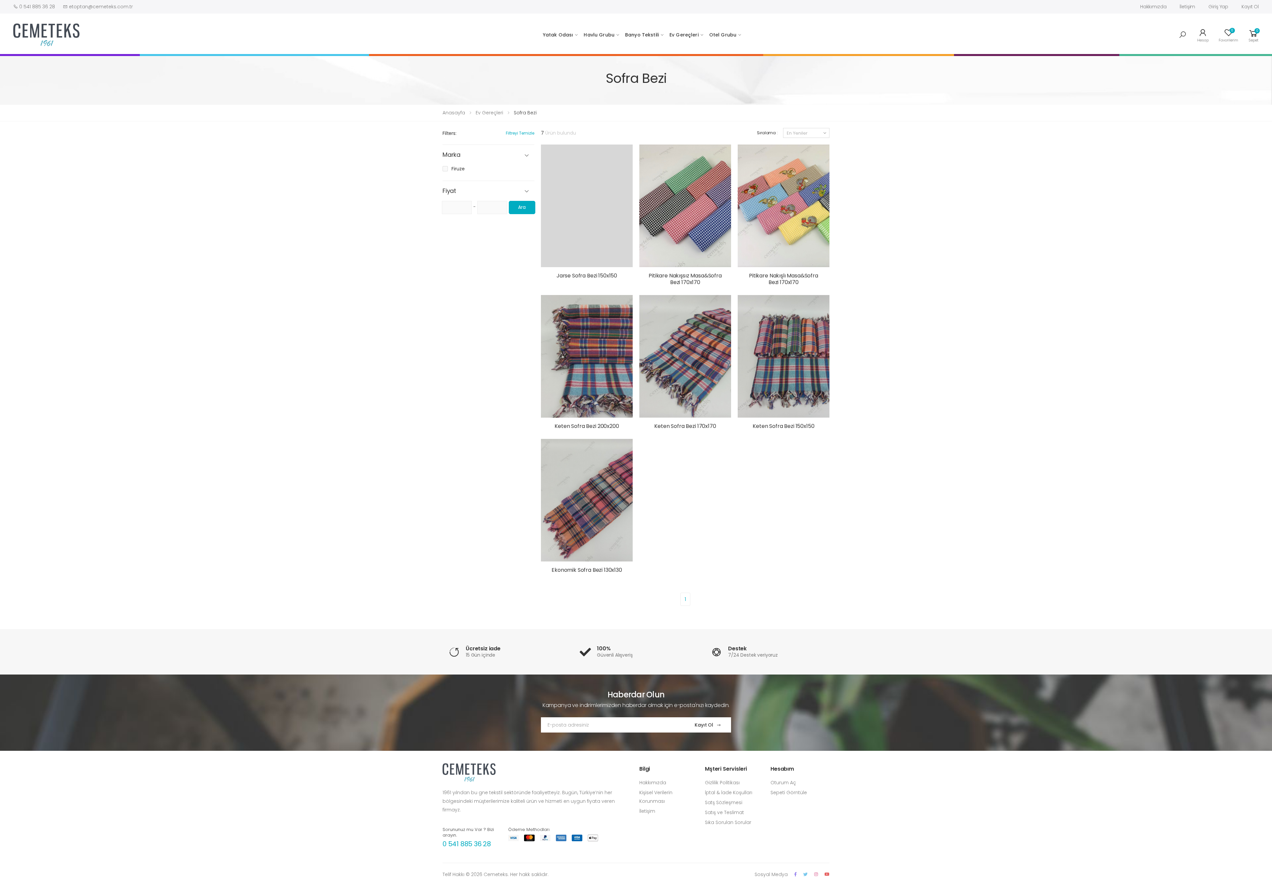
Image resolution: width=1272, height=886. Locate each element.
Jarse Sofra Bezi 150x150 (586, 275)
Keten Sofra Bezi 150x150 (783, 426)
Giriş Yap (1218, 6)
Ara (522, 207)
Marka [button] (451, 154)
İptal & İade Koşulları (728, 792)
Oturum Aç (783, 782)
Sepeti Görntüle (788, 792)
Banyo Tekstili (642, 34)
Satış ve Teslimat (724, 812)
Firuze (458, 168)
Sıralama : (767, 133)
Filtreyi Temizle (520, 133)
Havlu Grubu (599, 34)
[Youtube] (826, 874)
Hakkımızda (1153, 6)
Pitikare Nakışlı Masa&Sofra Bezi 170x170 (783, 279)
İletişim (1187, 6)
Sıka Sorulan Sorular (728, 822)
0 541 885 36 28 (467, 844)
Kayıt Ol (1250, 6)
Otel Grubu (722, 34)
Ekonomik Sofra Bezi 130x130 (587, 570)
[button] (1182, 35)
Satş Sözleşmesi (723, 802)
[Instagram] (816, 874)
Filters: (449, 133)
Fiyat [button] (449, 191)
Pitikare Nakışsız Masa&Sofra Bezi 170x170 (685, 279)
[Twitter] (805, 874)
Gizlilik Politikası (722, 782)
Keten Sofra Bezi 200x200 (587, 426)
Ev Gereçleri (684, 34)
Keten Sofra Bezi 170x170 (685, 426)
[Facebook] (795, 874)
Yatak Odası (558, 34)
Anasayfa (454, 112)
